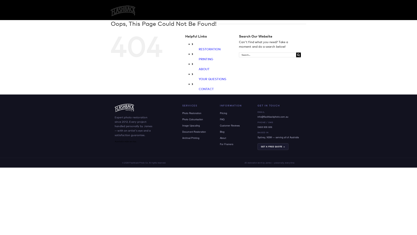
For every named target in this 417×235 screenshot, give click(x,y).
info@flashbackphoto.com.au (273, 116)
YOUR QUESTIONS (212, 79)
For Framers (226, 144)
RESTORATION (210, 49)
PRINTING (206, 59)
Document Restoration (194, 131)
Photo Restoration (191, 113)
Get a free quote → (273, 146)
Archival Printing (190, 138)
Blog (222, 131)
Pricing (223, 113)
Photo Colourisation (192, 119)
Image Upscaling (191, 125)
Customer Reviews (230, 125)
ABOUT (204, 69)
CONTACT (206, 89)
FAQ (222, 119)
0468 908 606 (265, 127)
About (223, 138)
